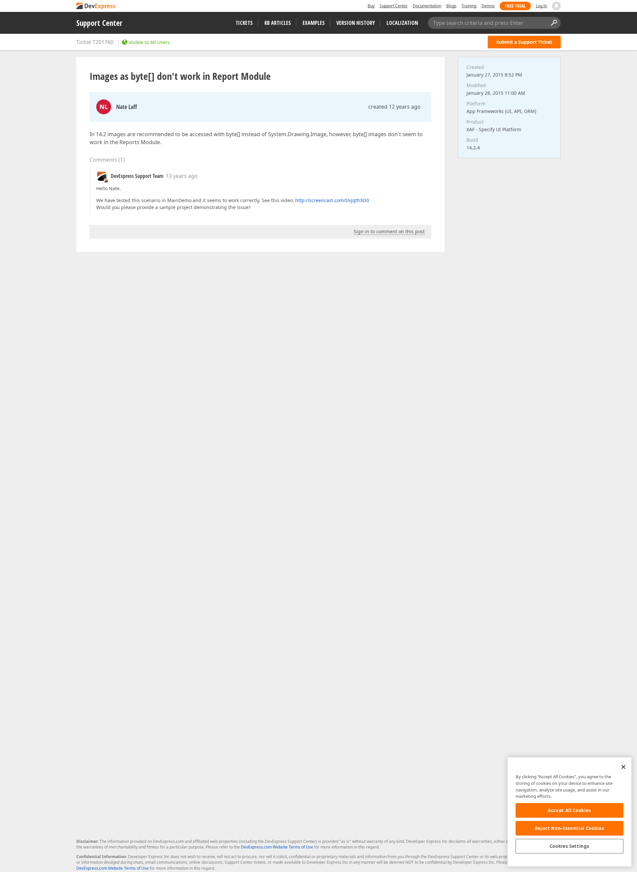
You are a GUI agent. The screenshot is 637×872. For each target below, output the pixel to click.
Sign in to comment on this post (389, 231)
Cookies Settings (570, 846)
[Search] (554, 23)
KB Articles (277, 23)
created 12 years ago (394, 106)
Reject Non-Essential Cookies (569, 828)
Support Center (394, 6)
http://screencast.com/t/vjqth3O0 (332, 200)
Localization (402, 23)
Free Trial (515, 6)
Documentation (427, 6)
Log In (541, 6)
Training (468, 6)
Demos (488, 6)
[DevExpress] (96, 6)
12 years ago (182, 176)
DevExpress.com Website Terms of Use (277, 847)
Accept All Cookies (569, 810)
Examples (314, 23)
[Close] (623, 767)
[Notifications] (556, 6)
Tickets (244, 23)
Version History (355, 23)
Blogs (451, 6)
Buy (371, 6)
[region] (569, 812)
